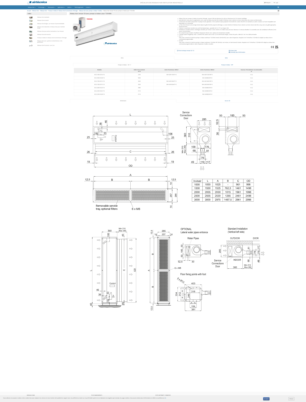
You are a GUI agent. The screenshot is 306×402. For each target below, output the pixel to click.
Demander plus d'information (237, 52)
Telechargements (96, 395)
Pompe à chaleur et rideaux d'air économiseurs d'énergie (63, 10)
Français (267, 2)
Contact (88, 7)
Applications (61, 7)
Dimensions (123, 100)
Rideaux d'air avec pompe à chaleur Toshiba (90, 10)
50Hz (122, 58)
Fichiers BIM (233, 50)
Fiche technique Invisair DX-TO (186, 50)
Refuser (291, 399)
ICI (165, 398)
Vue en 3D (227, 100)
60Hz (226, 58)
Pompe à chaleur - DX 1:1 (124, 65)
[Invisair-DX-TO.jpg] (122, 32)
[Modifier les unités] (278, 10)
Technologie (41, 7)
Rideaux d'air (31, 7)
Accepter (266, 399)
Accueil (29, 10)
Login (276, 2)
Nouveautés (51, 7)
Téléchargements (78, 7)
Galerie (69, 7)
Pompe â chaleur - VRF (227, 65)
